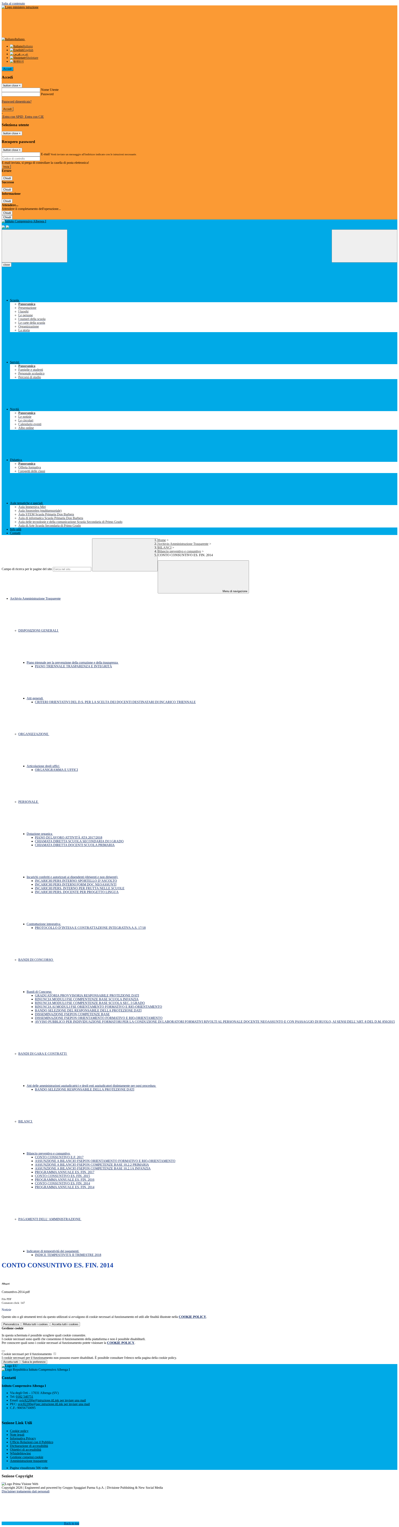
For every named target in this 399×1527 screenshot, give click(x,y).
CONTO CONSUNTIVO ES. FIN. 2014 (62, 1183)
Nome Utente (50, 89)
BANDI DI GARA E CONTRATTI (42, 1053)
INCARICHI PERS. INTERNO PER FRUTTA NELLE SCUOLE (79, 888)
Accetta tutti (65, 1324)
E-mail (45, 154)
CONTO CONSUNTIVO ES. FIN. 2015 (62, 1176)
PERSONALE (28, 802)
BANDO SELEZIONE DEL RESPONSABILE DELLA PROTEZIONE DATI (88, 1010)
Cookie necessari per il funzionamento (27, 1354)
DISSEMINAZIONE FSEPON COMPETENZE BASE (72, 1014)
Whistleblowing (20, 1453)
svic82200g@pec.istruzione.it (54, 1404)
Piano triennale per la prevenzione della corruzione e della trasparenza (73, 662)
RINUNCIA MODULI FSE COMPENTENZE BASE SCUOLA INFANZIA (87, 999)
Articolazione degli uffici (43, 766)
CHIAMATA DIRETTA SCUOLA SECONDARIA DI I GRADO (79, 841)
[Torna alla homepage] (199, 221)
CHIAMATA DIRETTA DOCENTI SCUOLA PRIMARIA (75, 845)
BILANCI (164, 547)
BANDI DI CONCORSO (36, 959)
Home (162, 540)
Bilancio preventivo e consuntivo (179, 551)
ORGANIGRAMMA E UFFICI (56, 770)
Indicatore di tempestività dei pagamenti (53, 1251)
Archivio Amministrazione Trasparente (183, 544)
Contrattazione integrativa (44, 924)
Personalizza (11, 1324)
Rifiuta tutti (35, 1324)
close (6, 264)
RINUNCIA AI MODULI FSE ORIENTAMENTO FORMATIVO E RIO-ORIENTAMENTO (98, 1006)
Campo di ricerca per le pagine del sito (27, 569)
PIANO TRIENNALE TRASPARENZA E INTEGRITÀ (73, 666)
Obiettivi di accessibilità (25, 1449)
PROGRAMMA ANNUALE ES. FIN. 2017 (64, 1172)
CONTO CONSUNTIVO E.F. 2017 (59, 1157)
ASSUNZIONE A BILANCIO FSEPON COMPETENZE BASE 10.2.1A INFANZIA (93, 1168)
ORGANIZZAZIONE (33, 734)
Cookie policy (19, 1431)
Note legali (17, 1434)
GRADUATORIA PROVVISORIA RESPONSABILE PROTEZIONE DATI (87, 995)
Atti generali (35, 698)
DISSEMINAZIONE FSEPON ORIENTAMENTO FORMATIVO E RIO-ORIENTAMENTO (99, 1018)
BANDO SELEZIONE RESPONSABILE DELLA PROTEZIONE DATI (84, 1089)
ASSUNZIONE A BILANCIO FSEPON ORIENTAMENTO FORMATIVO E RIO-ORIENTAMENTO (105, 1161)
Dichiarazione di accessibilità (29, 1446)
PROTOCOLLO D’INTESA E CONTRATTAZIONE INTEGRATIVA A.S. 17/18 (90, 927)
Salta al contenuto (13, 3)
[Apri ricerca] (364, 246)
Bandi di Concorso (39, 991)
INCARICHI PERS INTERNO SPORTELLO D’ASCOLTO (76, 880)
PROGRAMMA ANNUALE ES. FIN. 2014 (64, 1187)
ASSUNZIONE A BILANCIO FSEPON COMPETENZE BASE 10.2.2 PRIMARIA (92, 1164)
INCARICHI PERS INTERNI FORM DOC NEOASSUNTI (75, 884)
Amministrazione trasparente (28, 1461)
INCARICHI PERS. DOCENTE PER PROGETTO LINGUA (77, 892)
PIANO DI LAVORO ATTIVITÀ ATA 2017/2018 (68, 837)
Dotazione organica (40, 834)
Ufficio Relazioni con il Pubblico (31, 1442)
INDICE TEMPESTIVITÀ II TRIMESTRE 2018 (68, 1255)
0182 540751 (24, 1396)
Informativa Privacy (23, 1438)
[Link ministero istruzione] (20, 7)
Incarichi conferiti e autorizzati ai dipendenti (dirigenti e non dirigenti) (72, 877)
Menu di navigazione (234, 591)
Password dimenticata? (17, 101)
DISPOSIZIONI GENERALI (38, 630)
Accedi (7, 68)
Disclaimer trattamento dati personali (25, 1491)
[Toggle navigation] (34, 246)
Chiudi (7, 178)
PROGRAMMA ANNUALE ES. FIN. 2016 (64, 1179)
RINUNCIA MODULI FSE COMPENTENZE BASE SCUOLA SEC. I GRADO (90, 1003)
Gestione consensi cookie (26, 1457)
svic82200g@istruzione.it (52, 1400)
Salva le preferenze (34, 1361)
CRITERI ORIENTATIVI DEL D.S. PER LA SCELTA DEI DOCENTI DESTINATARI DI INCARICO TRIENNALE (115, 702)
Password (47, 94)
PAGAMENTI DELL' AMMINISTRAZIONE (49, 1219)
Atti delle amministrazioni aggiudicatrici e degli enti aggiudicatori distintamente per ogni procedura (91, 1085)
